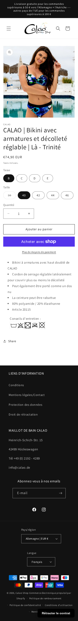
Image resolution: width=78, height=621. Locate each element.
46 (67, 195)
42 (38, 195)
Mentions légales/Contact (27, 395)
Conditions (16, 385)
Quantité (8, 205)
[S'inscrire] (60, 493)
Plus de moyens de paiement (39, 252)
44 (53, 195)
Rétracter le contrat (56, 613)
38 (12, 196)
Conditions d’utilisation (59, 605)
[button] (8, 28)
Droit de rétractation (23, 414)
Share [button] (12, 341)
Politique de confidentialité (25, 605)
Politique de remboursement (45, 598)
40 (24, 195)
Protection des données (25, 405)
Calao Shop (22, 592)
